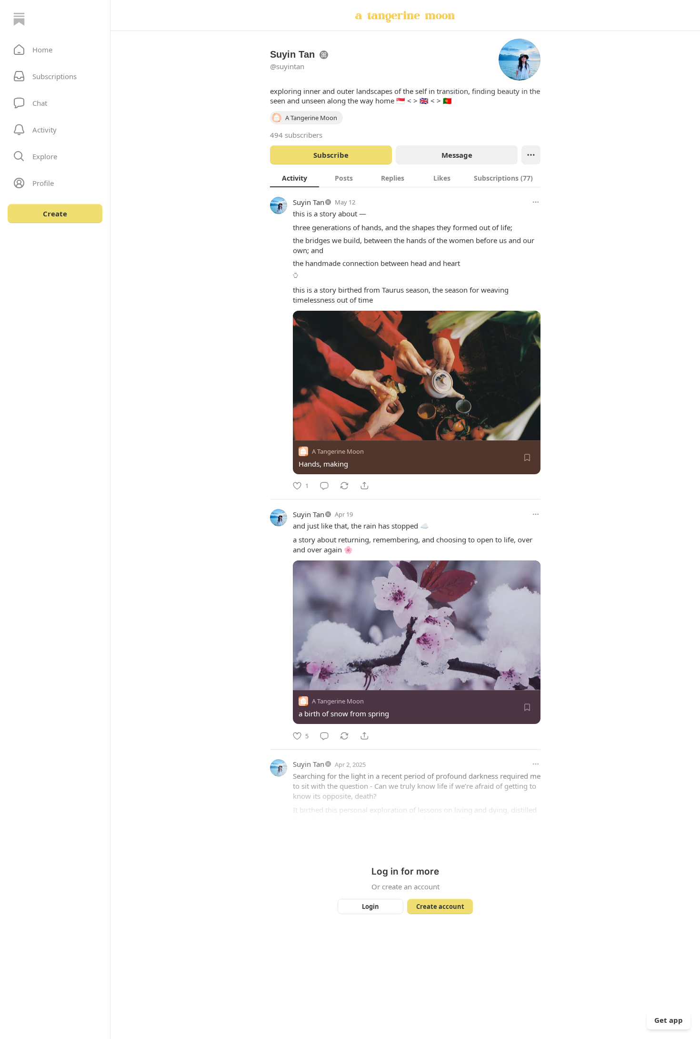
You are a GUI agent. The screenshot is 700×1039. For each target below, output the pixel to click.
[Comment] (324, 485)
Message (456, 155)
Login (370, 906)
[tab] (294, 177)
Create (55, 213)
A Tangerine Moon (338, 451)
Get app (668, 1020)
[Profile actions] (530, 154)
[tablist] (405, 177)
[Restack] (344, 485)
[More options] (535, 202)
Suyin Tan (308, 202)
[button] (55, 49)
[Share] (364, 485)
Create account (440, 906)
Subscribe (331, 155)
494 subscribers (296, 135)
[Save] (527, 457)
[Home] (19, 19)
